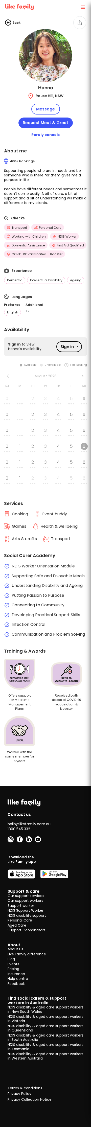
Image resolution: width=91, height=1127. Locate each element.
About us (15, 949)
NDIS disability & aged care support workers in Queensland (45, 1028)
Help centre (18, 978)
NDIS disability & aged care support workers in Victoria (45, 1019)
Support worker (21, 905)
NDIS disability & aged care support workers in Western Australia (45, 1056)
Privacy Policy (19, 1094)
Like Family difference (27, 954)
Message (45, 109)
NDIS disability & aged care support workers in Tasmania (45, 1047)
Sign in (67, 347)
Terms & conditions (25, 1088)
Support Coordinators (27, 930)
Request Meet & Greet (45, 123)
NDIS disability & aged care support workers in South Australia (45, 1037)
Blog (11, 958)
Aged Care (17, 925)
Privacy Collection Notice (30, 1099)
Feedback (16, 983)
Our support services (26, 895)
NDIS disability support (27, 915)
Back (16, 22)
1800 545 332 (19, 829)
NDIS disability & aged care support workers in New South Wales (45, 1009)
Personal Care (20, 920)
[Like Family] (19, 7)
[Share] (79, 22)
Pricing (13, 968)
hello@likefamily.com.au (29, 823)
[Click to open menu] (83, 7)
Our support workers (25, 900)
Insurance (16, 973)
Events (13, 964)
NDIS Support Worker (25, 910)
